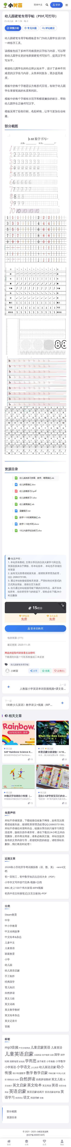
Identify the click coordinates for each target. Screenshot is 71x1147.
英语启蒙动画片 (35, 1092)
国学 (57, 1054)
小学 (42, 748)
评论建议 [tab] (50, 28)
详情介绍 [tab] (14, 28)
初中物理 (45, 1055)
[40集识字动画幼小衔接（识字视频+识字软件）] (18, 777)
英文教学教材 (12, 1009)
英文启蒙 (20, 1085)
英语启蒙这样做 (52, 1091)
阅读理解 (35, 1097)
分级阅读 (37, 1055)
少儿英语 (34, 1067)
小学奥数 (50, 1061)
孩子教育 (41, 1061)
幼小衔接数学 (19, 1073)
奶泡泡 (21, 1061)
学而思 (30, 1060)
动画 (52, 1055)
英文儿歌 (10, 998)
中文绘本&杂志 (13, 937)
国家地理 (14, 1061)
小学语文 (24, 1066)
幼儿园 (10, 21)
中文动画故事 (12, 931)
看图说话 (11, 1079)
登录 (57, 5)
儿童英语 (10, 948)
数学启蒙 (41, 1072)
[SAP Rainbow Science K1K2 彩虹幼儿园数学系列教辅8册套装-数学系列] (18, 733)
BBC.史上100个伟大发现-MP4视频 (24, 887)
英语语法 (19, 1098)
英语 (55, 1085)
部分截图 (12, 1111)
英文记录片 (11, 1020)
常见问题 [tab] (32, 28)
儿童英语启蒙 (19, 1053)
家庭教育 (10, 953)
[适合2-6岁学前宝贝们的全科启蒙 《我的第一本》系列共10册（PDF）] (52, 777)
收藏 (47, 671)
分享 (35, 671)
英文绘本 (34, 1084)
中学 (7, 920)
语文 (26, 1097)
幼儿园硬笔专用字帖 (20, 664)
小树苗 (14, 670)
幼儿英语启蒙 (12, 970)
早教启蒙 (52, 1073)
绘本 (17, 1079)
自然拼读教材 (43, 1079)
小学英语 (10, 1067)
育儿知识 (10, 987)
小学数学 (61, 1061)
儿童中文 (10, 942)
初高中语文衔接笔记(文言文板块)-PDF (26, 893)
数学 (29, 1072)
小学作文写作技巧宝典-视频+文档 (23, 882)
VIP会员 (25, 616)
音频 (7, 1026)
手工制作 (10, 976)
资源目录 (12, 1117)
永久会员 (54, 616)
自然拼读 (10, 992)
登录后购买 (37, 628)
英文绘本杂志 (12, 1015)
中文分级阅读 (24, 1048)
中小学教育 (11, 925)
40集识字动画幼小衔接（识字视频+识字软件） (18, 797)
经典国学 (10, 981)
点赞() (60, 671)
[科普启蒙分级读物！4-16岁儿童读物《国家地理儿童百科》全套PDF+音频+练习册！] (52, 733)
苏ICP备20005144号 (35, 1135)
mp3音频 (11, 1047)
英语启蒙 (17, 1091)
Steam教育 (11, 914)
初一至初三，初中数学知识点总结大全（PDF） (30, 876)
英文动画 (10, 1004)
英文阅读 (46, 1085)
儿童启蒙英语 (40, 1047)
